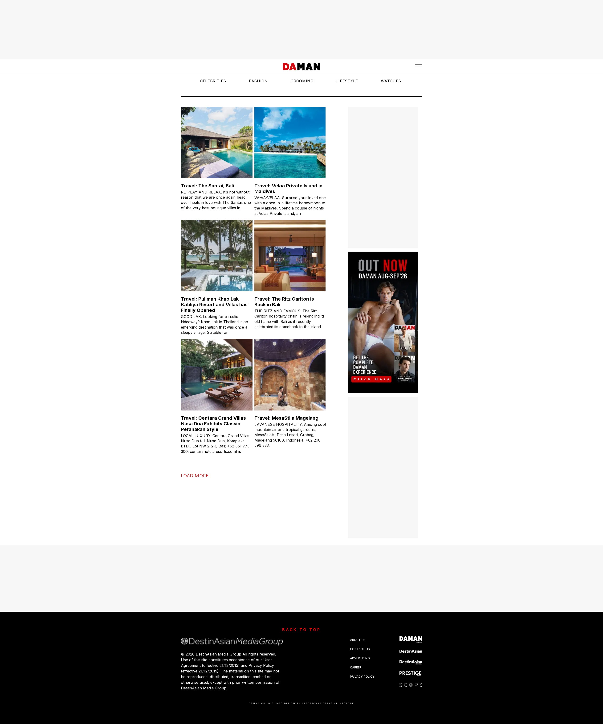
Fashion (258, 81)
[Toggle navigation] (418, 67)
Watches (391, 81)
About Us (358, 640)
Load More (195, 476)
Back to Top (301, 629)
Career (355, 667)
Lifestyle (347, 81)
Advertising (360, 658)
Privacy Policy (362, 676)
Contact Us (360, 649)
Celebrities (213, 81)
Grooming (302, 81)
